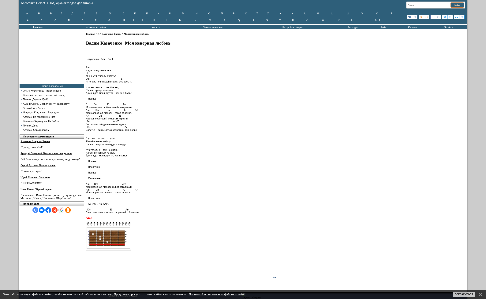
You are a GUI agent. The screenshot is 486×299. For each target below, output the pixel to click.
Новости (155, 27)
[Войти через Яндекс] (55, 210)
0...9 (377, 20)
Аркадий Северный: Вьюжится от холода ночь (46, 153)
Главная (38, 27)
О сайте (448, 27)
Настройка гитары (292, 27)
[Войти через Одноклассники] (68, 210)
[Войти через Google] (61, 210)
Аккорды (352, 27)
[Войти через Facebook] (48, 210)
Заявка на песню (212, 27)
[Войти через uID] (35, 210)
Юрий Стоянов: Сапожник (35, 177)
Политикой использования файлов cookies (217, 294)
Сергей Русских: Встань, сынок (38, 165)
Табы (383, 27)
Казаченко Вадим (111, 33)
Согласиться (464, 294)
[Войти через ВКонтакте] (42, 210)
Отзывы (412, 27)
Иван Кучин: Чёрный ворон (36, 189)
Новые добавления (52, 86)
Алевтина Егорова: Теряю (35, 141)
